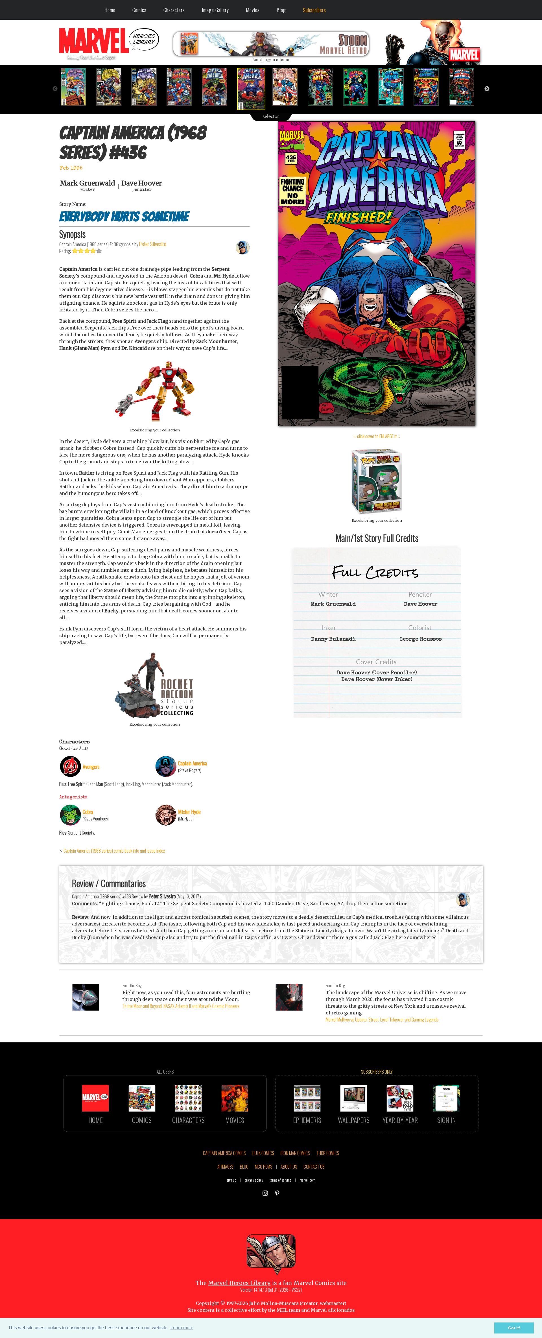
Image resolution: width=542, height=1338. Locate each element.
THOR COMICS (327, 1153)
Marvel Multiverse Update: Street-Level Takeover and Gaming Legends (382, 1019)
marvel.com (307, 1180)
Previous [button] (55, 89)
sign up (231, 1180)
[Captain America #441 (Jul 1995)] (429, 87)
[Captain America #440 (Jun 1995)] (394, 87)
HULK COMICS (263, 1153)
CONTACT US (314, 1166)
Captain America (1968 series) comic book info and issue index (114, 850)
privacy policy (253, 1180)
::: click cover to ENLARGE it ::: (377, 436)
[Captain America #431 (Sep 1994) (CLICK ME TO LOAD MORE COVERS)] (77, 87)
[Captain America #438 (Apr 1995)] (324, 87)
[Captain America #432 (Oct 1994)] (112, 87)
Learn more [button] (182, 1327)
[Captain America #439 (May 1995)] (359, 87)
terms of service (280, 1180)
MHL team (288, 1310)
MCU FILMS (263, 1166)
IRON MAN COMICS (295, 1153)
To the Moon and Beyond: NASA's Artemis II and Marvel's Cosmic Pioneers (181, 1006)
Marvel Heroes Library (239, 1283)
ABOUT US (289, 1166)
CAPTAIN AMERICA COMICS (224, 1153)
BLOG (244, 1166)
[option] (77, 87)
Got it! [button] (514, 1328)
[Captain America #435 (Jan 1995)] (218, 87)
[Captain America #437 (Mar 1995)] (288, 87)
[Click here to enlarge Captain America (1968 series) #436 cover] (376, 424)
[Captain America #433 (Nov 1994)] (147, 87)
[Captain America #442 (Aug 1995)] (465, 87)
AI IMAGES (225, 1166)
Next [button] (487, 89)
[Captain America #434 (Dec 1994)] (182, 87)
